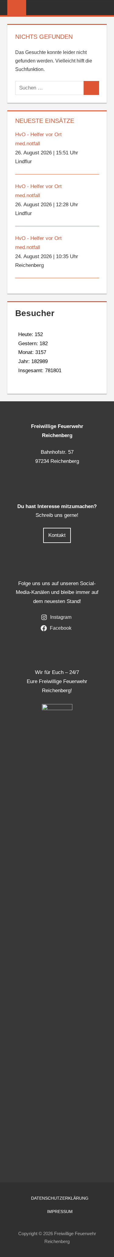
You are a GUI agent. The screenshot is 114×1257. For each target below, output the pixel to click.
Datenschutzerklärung (59, 1198)
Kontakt (57, 535)
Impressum (60, 1211)
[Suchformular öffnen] (102, 8)
